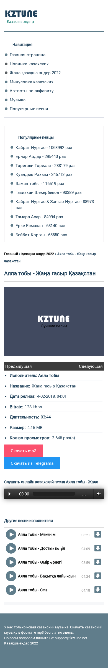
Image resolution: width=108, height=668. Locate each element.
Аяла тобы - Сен (32, 589)
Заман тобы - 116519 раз (40, 183)
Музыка (17, 99)
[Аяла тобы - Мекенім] (97, 534)
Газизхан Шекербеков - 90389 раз (49, 192)
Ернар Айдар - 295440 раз (41, 156)
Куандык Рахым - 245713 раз (44, 174)
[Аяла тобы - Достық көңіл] (97, 548)
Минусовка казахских (31, 81)
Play (10, 494)
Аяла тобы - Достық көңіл (41, 548)
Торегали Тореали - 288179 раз (46, 165)
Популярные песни (29, 108)
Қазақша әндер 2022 (21, 643)
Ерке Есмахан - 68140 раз (40, 225)
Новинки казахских (29, 63)
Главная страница (27, 54)
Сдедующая (91, 366)
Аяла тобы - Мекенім (36, 534)
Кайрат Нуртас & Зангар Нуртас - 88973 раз (55, 204)
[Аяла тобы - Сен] (97, 589)
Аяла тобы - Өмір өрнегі (40, 562)
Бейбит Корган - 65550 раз (41, 234)
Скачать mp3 (23, 450)
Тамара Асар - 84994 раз (39, 216)
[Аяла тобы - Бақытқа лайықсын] (97, 575)
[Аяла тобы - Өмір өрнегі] (97, 562)
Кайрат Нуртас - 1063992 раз (44, 147)
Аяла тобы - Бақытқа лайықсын (47, 576)
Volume (97, 494)
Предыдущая (18, 366)
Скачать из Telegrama (32, 463)
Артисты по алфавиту (32, 90)
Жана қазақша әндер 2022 (35, 72)
